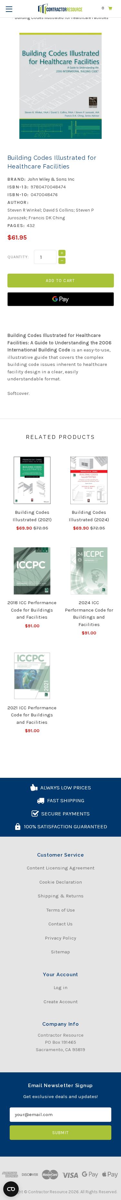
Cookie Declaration (60, 882)
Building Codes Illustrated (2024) (89, 516)
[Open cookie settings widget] (11, 1189)
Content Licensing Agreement (61, 868)
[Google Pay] (60, 299)
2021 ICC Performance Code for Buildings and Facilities (31, 715)
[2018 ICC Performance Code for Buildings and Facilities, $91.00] (32, 571)
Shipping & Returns (61, 896)
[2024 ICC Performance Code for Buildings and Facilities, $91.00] (89, 571)
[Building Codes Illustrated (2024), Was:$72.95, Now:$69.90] (89, 480)
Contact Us (60, 924)
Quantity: (18, 257)
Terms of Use (60, 910)
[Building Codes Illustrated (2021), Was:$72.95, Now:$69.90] (32, 480)
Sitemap (60, 952)
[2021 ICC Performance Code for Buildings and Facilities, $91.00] (32, 676)
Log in (60, 987)
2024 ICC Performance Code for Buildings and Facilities (89, 613)
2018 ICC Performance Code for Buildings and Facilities (31, 610)
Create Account (61, 1002)
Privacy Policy (60, 938)
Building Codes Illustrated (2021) (32, 516)
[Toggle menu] (9, 9)
